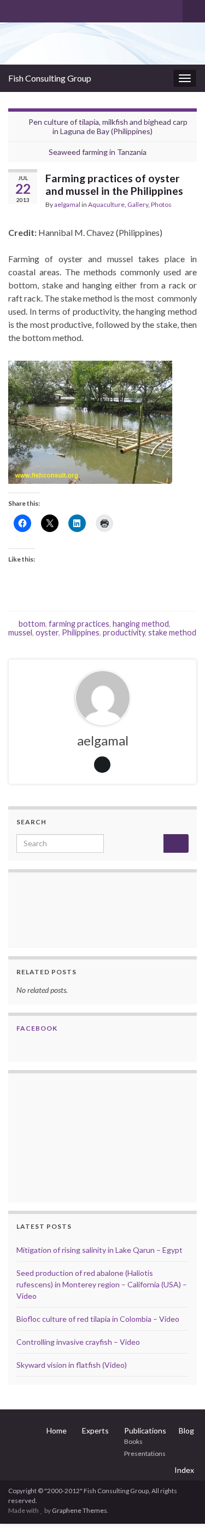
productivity (124, 632)
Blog (186, 1430)
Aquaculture (106, 204)
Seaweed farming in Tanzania (98, 152)
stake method (172, 632)
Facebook (36, 1028)
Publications (145, 1430)
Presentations (145, 1453)
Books (133, 1441)
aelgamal (67, 204)
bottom (32, 623)
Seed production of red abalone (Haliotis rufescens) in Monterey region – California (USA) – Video (101, 1284)
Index (184, 1470)
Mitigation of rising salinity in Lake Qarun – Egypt (99, 1249)
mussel (20, 632)
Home (56, 1430)
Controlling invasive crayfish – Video (78, 1341)
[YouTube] (48, 9)
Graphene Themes (79, 1510)
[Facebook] (31, 9)
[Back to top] (180, 1507)
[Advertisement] (71, 1136)
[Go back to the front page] (102, 43)
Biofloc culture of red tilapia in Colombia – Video (97, 1318)
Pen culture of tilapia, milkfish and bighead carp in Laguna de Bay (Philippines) (108, 126)
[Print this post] (188, 206)
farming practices (79, 623)
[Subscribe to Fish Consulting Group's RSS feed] (13, 9)
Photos (161, 204)
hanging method (141, 623)
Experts (95, 1430)
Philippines (80, 632)
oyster (47, 632)
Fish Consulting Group (49, 78)
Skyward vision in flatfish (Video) (71, 1364)
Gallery (137, 204)
